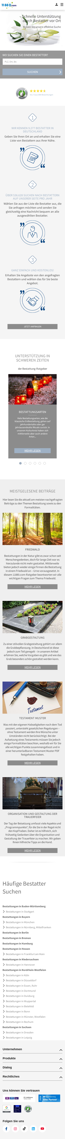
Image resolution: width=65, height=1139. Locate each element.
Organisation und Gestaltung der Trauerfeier (32, 815)
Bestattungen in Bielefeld (20, 1006)
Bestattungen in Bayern (16, 916)
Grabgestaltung (32, 637)
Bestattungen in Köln (17, 975)
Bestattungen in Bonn (18, 1011)
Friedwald (32, 549)
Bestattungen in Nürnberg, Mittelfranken (28, 927)
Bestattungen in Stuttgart (20, 911)
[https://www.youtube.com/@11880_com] (42, 1128)
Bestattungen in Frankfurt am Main (25, 954)
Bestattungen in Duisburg (20, 995)
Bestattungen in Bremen (16, 938)
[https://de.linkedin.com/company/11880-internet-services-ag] (33, 1128)
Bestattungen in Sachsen (16, 1027)
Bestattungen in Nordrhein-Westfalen (24, 970)
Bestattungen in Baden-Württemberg (24, 906)
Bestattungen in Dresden (20, 1032)
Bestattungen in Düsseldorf (21, 980)
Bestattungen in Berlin (15, 932)
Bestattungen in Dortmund (21, 990)
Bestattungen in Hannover (20, 964)
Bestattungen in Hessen (16, 948)
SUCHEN (32, 72)
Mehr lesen (32, 450)
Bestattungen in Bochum (19, 1021)
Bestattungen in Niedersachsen (20, 959)
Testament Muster (32, 718)
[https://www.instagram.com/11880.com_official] (15, 1128)
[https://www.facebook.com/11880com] (6, 1128)
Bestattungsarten (32, 412)
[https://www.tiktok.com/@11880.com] (24, 1128)
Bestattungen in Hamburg (17, 943)
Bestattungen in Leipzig (19, 1037)
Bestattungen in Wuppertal (21, 1001)
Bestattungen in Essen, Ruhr (21, 985)
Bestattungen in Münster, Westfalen (26, 1016)
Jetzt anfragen (32, 326)
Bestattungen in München (20, 922)
